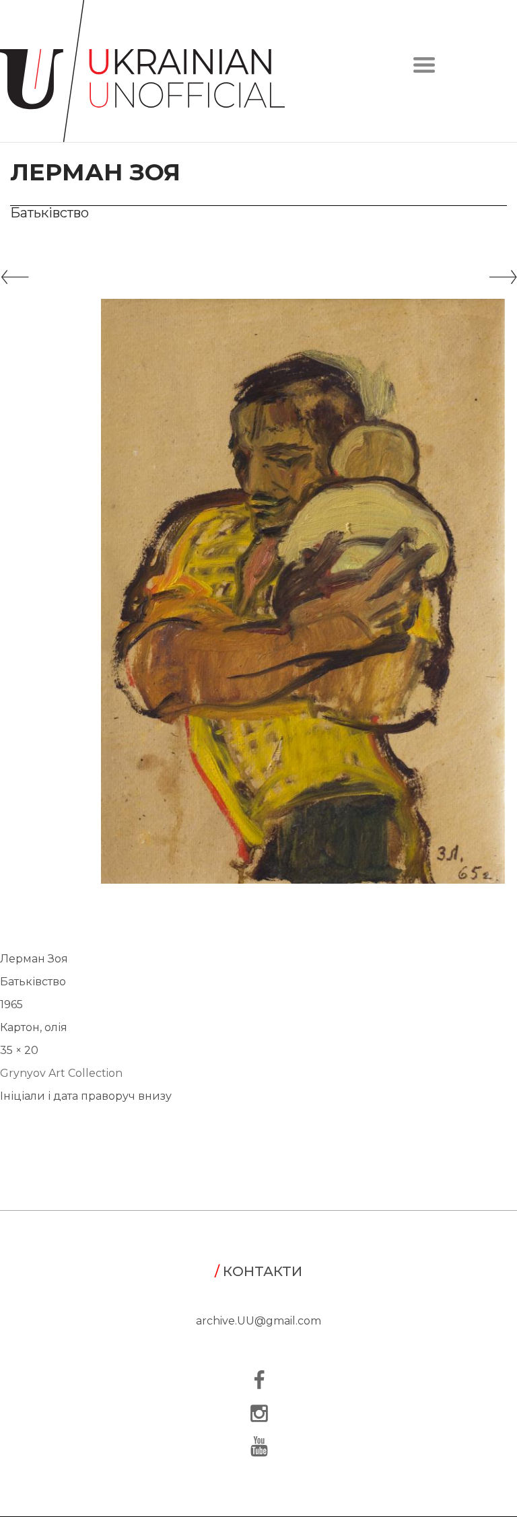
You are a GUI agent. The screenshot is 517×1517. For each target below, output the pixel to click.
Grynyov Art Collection (61, 1073)
